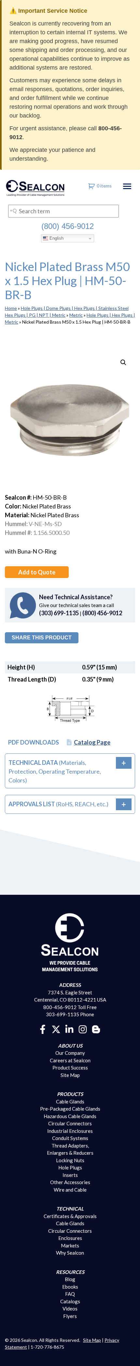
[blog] (96, 1028)
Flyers (70, 1316)
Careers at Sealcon (70, 1060)
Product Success (70, 1067)
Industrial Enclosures (70, 1131)
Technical (70, 1209)
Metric (76, 315)
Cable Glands (70, 1101)
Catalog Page (92, 742)
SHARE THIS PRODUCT (42, 637)
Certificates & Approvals (70, 1216)
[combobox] (63, 211)
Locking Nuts (70, 1160)
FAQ (70, 1294)
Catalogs (70, 1301)
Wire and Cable (70, 1190)
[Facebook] (42, 1028)
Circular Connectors (70, 1123)
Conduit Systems (70, 1138)
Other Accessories (70, 1182)
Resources (70, 1272)
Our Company (70, 1053)
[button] (123, 362)
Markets (70, 1245)
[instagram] (82, 1028)
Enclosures (70, 1238)
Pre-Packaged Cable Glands (70, 1109)
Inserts (70, 1175)
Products (70, 1094)
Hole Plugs (70, 1167)
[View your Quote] (91, 185)
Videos (70, 1308)
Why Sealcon (70, 1253)
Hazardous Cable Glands (70, 1116)
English (55, 238)
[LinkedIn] (69, 1028)
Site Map (70, 1075)
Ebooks (70, 1287)
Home (11, 308)
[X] (56, 1028)
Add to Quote (36, 572)
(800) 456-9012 (67, 226)
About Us (70, 1046)
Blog (70, 1279)
